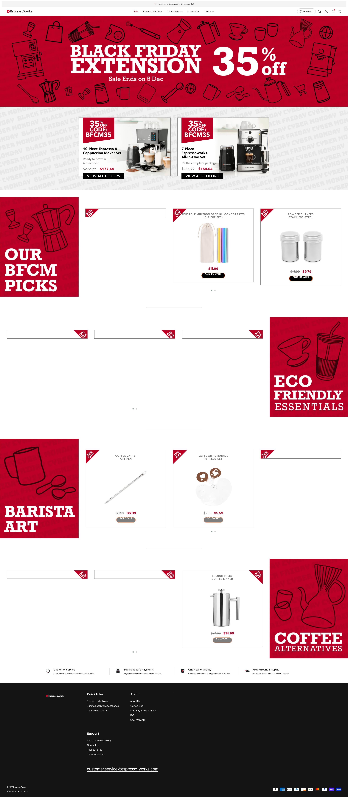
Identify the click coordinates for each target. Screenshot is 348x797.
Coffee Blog (136, 705)
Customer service (64, 669)
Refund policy (11, 791)
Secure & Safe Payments (139, 669)
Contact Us (93, 745)
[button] (211, 290)
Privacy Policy (94, 749)
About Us (135, 701)
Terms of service (22, 791)
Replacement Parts (97, 710)
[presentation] (81, 247)
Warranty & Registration (143, 710)
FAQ (132, 715)
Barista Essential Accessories (103, 705)
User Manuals (137, 720)
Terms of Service (96, 754)
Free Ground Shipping (266, 669)
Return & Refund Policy (99, 740)
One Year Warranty (199, 669)
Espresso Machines (97, 701)
